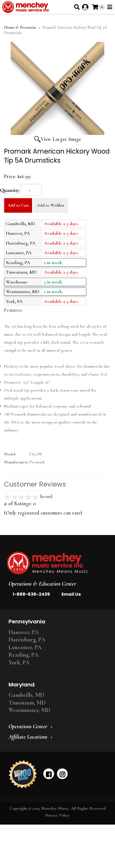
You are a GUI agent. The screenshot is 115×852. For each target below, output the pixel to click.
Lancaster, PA (25, 647)
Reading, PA (24, 654)
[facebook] (48, 773)
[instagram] (62, 773)
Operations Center (28, 726)
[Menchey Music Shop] (26, 7)
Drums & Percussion (20, 27)
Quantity (9, 190)
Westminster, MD (29, 710)
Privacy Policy (57, 815)
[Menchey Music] (56, 562)
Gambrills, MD (26, 695)
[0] (95, 7)
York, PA (19, 662)
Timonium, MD (27, 702)
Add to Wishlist (50, 205)
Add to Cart (18, 205)
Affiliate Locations (28, 736)
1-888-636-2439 (31, 594)
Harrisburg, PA (27, 639)
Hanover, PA (24, 632)
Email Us (71, 594)
